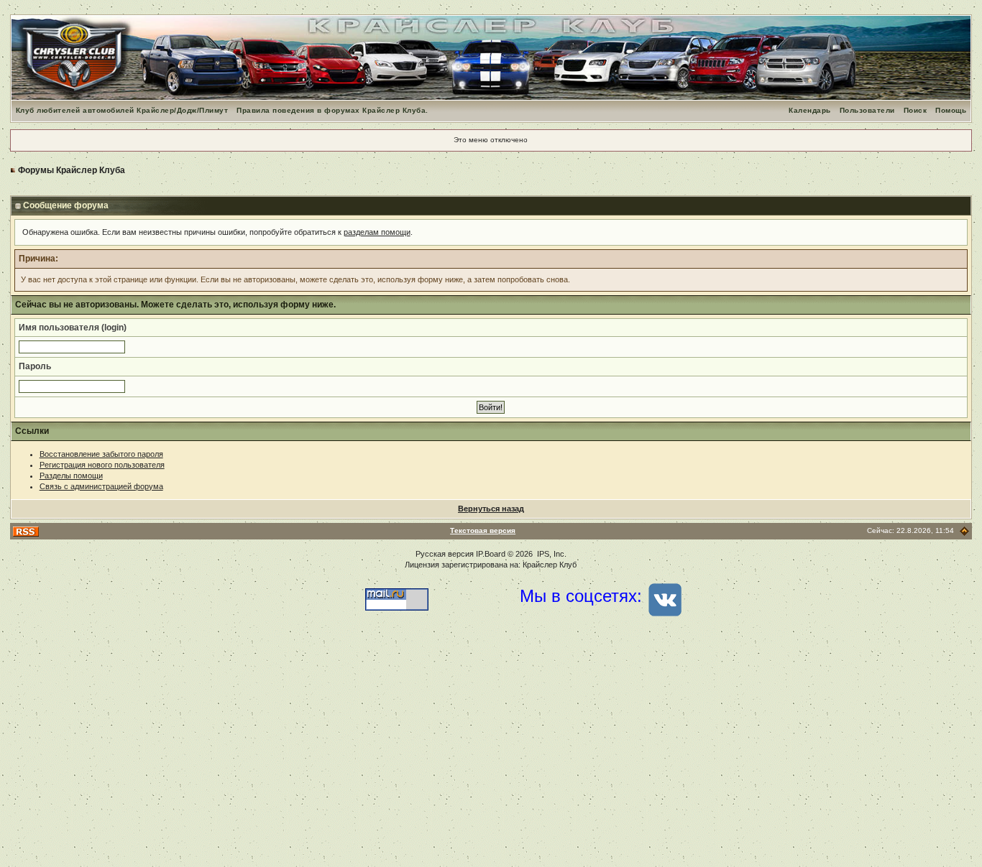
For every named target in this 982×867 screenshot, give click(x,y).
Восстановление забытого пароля (101, 454)
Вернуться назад (491, 508)
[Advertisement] (491, 752)
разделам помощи (377, 232)
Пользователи (867, 110)
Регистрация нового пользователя (102, 464)
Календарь (810, 110)
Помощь (950, 110)
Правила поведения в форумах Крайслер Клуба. (332, 110)
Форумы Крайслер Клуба (71, 170)
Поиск (915, 110)
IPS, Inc (550, 554)
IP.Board (490, 554)
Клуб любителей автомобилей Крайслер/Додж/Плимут (122, 110)
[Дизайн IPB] (964, 530)
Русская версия (445, 554)
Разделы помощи (71, 475)
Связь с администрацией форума (101, 486)
